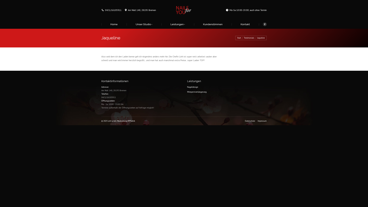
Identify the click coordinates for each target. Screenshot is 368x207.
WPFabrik (131, 121)
